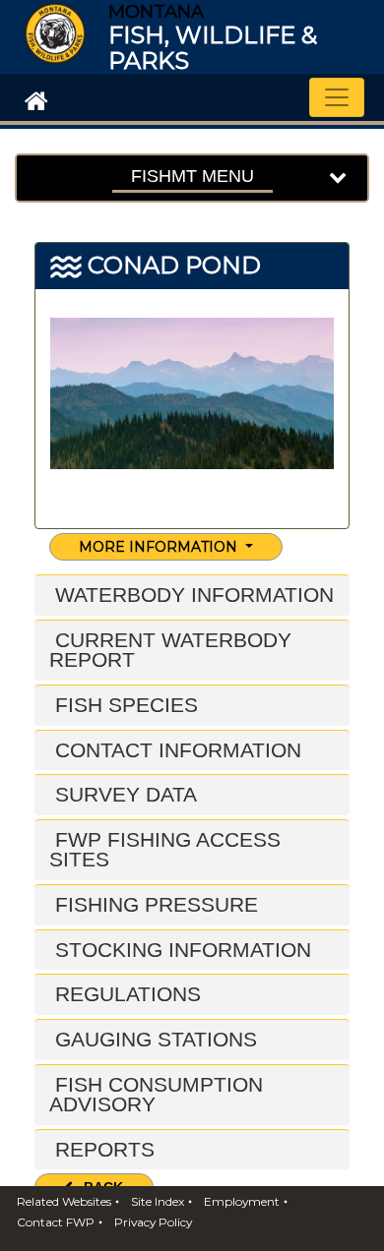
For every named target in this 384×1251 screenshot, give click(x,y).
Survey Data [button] (123, 794)
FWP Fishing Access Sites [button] (165, 849)
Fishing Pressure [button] (153, 904)
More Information (160, 547)
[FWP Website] (32, 99)
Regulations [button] (125, 994)
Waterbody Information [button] (191, 594)
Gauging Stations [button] (153, 1039)
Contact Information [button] (175, 750)
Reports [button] (102, 1149)
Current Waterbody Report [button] (170, 649)
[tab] (192, 595)
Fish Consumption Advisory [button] (156, 1094)
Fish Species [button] (123, 704)
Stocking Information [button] (180, 949)
